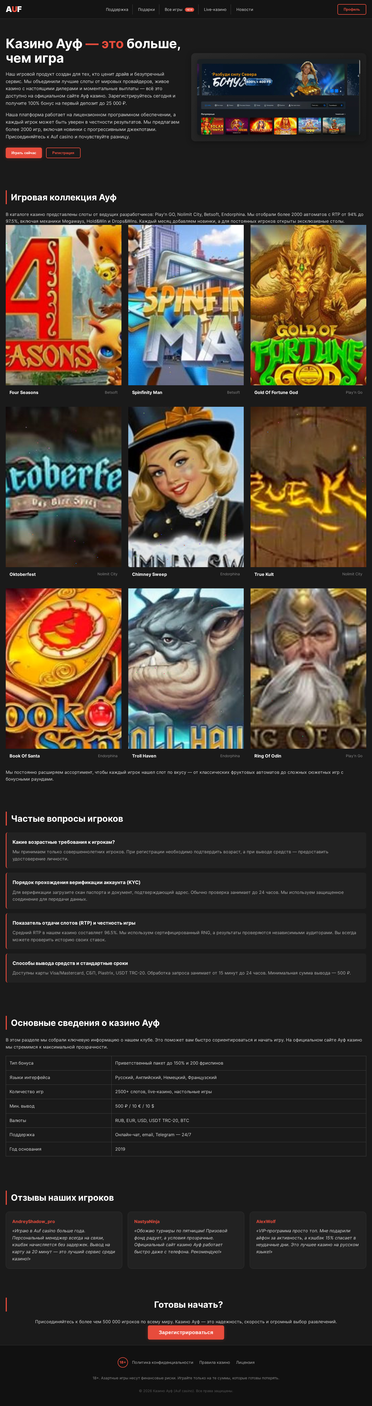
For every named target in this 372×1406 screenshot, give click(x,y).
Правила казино (214, 1362)
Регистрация (63, 153)
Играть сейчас (23, 153)
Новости (244, 9)
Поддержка (117, 9)
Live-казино (215, 9)
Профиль (352, 9)
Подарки (146, 9)
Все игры (179, 9)
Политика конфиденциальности (162, 1362)
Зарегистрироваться (186, 1332)
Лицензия (245, 1362)
